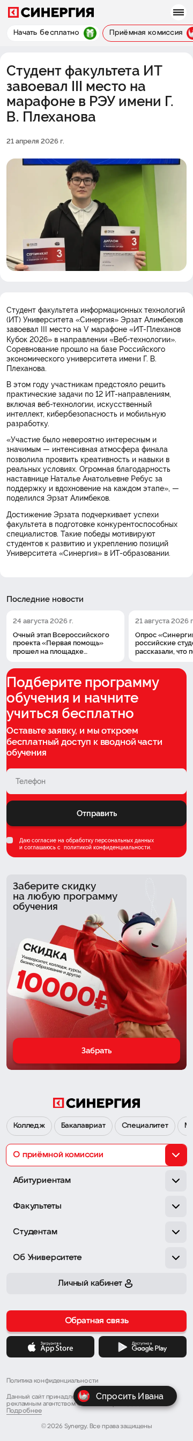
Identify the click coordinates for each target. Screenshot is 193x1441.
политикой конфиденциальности (106, 847)
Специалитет (145, 1126)
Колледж (29, 1126)
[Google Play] (143, 1346)
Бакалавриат (83, 1126)
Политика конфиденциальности (52, 1381)
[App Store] (50, 1346)
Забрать (96, 1050)
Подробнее (24, 1411)
